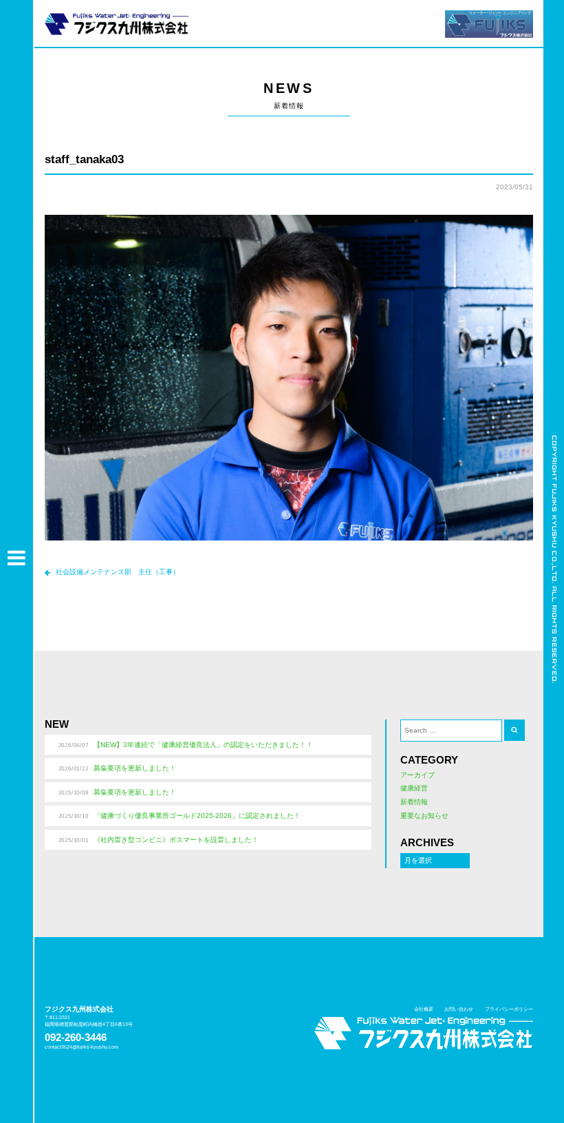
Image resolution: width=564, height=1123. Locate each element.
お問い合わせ (458, 1009)
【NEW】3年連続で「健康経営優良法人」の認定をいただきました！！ (203, 744)
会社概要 (423, 1009)
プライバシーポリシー (509, 1009)
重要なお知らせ (424, 815)
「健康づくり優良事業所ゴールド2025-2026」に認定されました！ (197, 815)
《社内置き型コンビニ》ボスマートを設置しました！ (176, 839)
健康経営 (414, 788)
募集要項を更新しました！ (135, 768)
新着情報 (414, 802)
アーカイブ (417, 775)
